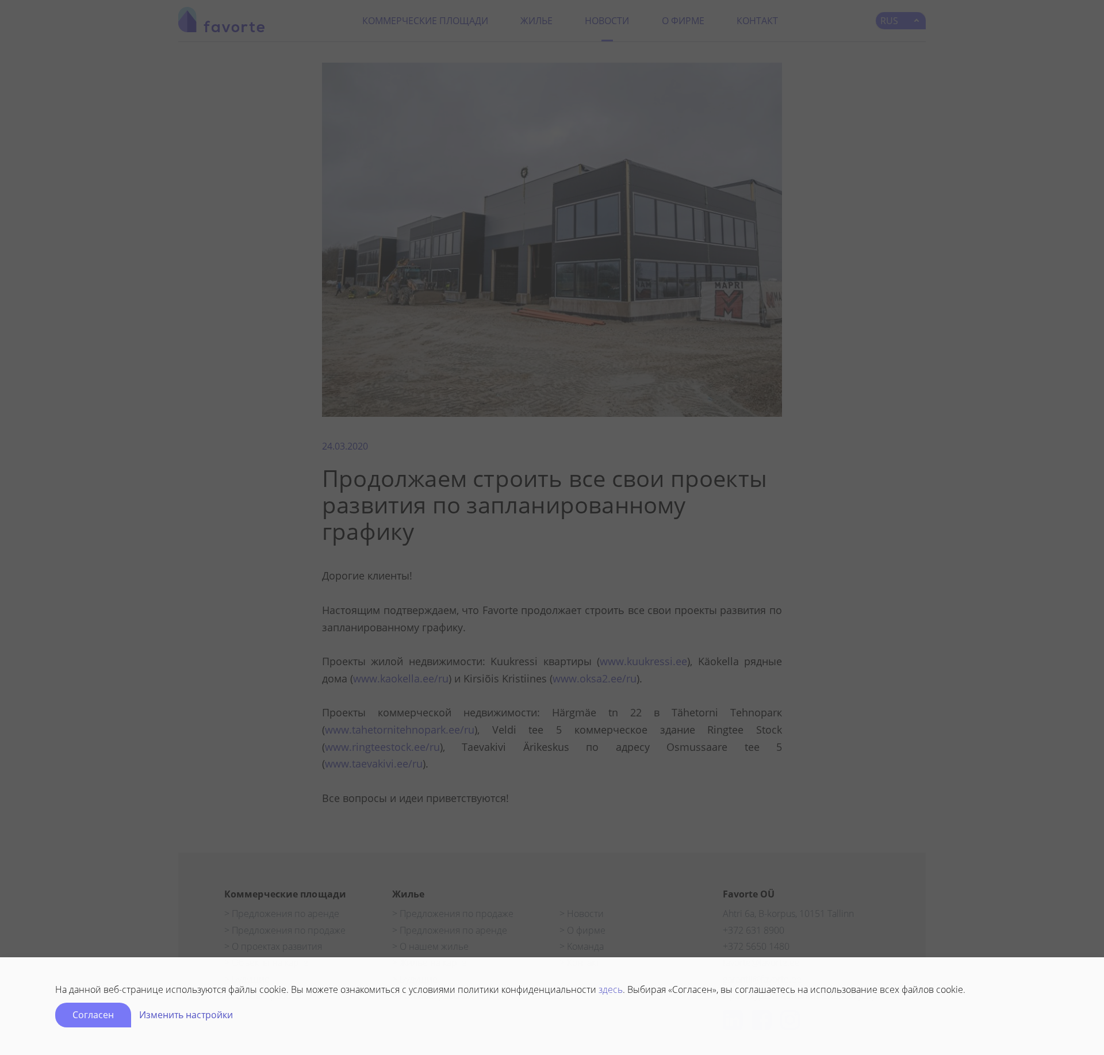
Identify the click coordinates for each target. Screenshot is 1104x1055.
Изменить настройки (186, 1015)
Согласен (93, 1014)
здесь (611, 989)
